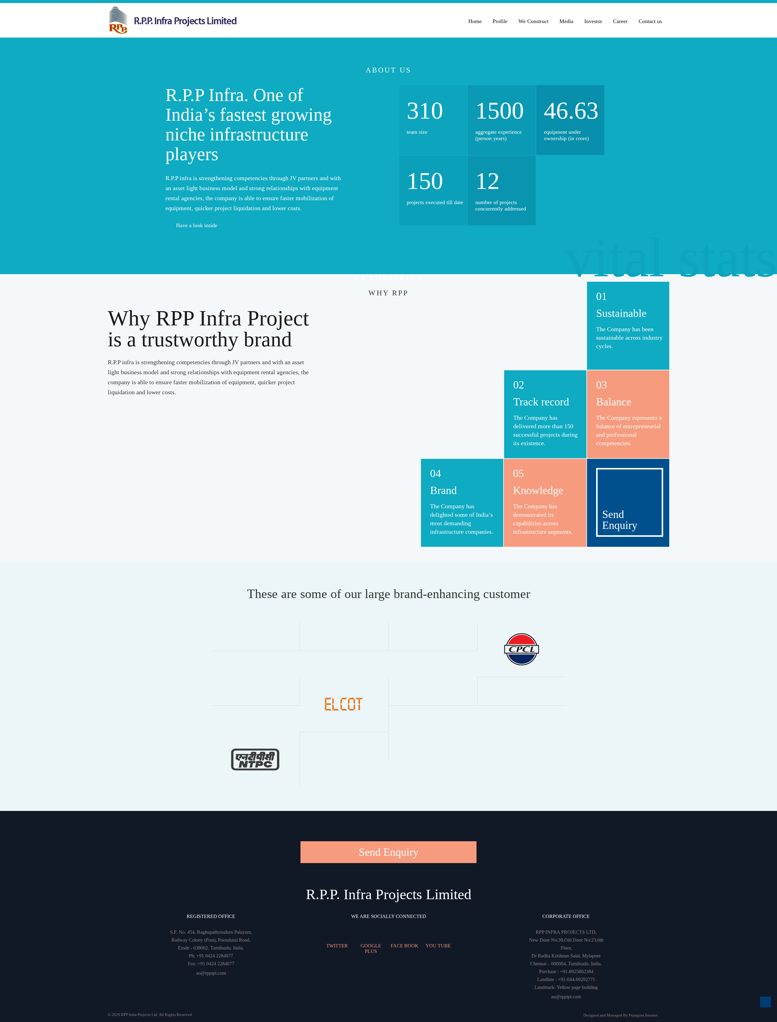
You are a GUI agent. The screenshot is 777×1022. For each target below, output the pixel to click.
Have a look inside (196, 225)
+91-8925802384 (576, 971)
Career (620, 21)
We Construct (533, 21)
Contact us (650, 21)
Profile (500, 21)
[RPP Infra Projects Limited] (192, 20)
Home (475, 21)
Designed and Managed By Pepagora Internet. (621, 1015)
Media (566, 21)
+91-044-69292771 (576, 979)
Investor (593, 21)
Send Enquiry (389, 852)
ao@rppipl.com (211, 973)
